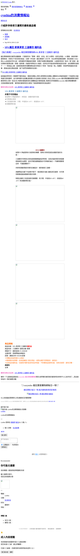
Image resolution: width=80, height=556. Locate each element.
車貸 (50, 401)
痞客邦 (13, 422)
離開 (11, 552)
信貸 (52, 401)
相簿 (6, 34)
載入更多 (4, 435)
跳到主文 (4, 20)
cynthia (3, 411)
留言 (17, 422)
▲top (2, 431)
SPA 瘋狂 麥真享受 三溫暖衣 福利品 (23, 47)
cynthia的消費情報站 (15, 15)
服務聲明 (58, 529)
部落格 (7, 36)
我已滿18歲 (5, 552)
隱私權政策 (51, 529)
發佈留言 (4, 447)
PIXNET (25, 529)
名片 (6, 39)
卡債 (54, 401)
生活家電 (16, 428)
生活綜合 (17, 30)
